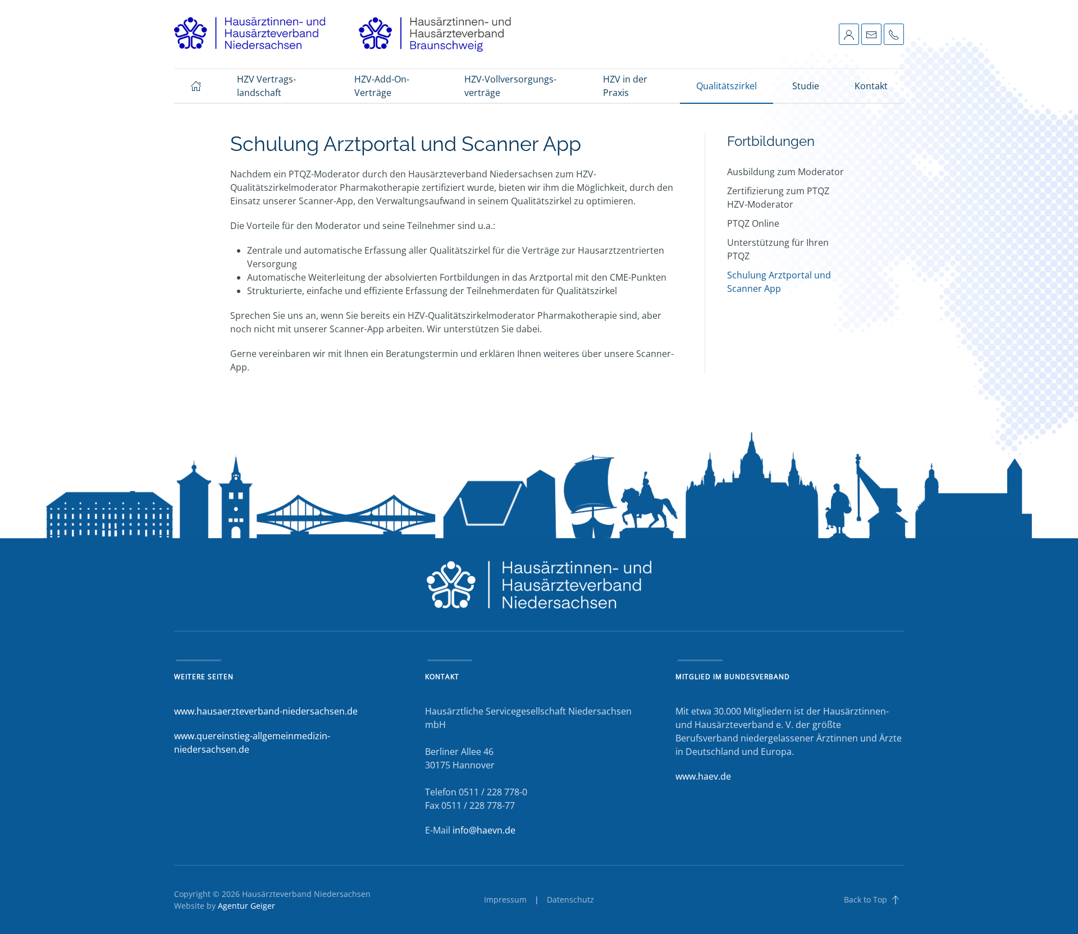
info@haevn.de (484, 830)
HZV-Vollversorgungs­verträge (510, 86)
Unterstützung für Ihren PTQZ (778, 249)
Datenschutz (570, 899)
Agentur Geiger (246, 905)
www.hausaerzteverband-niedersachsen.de (266, 711)
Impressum (505, 899)
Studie (805, 86)
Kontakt (871, 86)
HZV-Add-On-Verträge (381, 86)
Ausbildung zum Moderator (785, 172)
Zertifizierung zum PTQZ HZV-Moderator (778, 197)
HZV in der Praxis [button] (625, 86)
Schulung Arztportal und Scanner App (779, 282)
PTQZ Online (753, 223)
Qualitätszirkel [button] (726, 86)
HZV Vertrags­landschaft (266, 86)
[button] (849, 34)
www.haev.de (703, 776)
